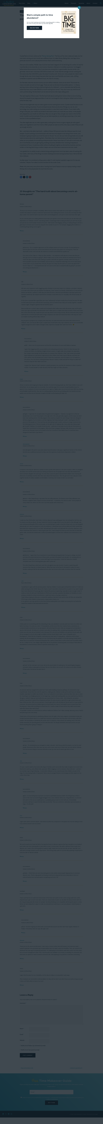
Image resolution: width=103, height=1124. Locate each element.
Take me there (34, 28)
